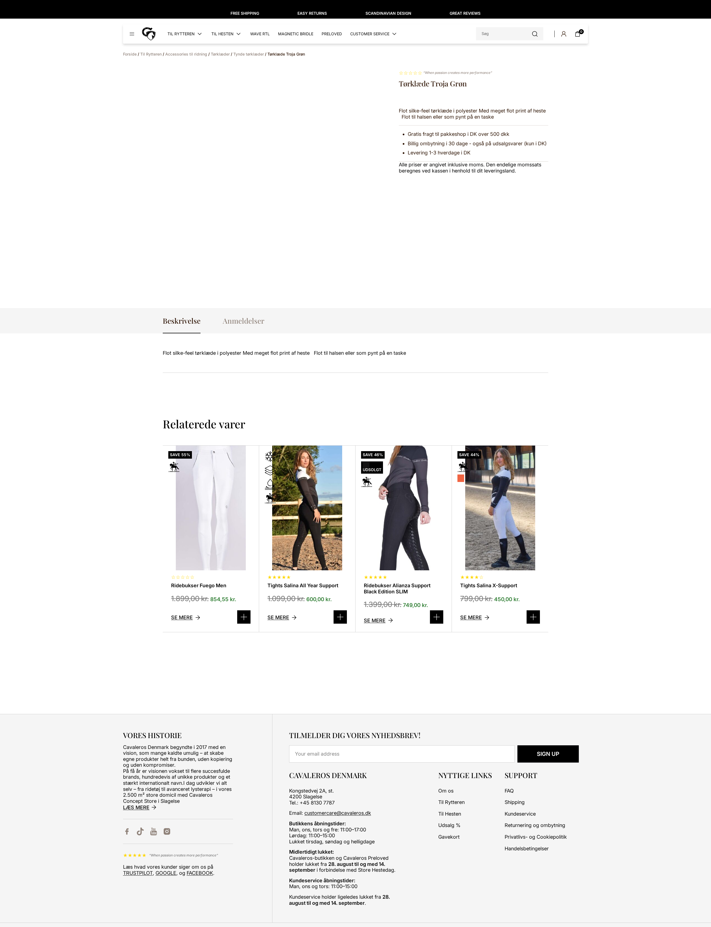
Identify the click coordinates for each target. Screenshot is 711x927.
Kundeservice (520, 814)
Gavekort (449, 837)
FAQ (509, 791)
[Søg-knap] (534, 33)
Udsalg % (449, 825)
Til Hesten (449, 814)
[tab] (182, 320)
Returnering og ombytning (535, 825)
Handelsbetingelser (527, 848)
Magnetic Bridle (295, 34)
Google (166, 873)
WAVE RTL (260, 34)
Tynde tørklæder (248, 54)
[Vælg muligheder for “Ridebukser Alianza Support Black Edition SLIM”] (436, 617)
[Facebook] (127, 831)
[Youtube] (153, 831)
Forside (130, 54)
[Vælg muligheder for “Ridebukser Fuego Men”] (244, 617)
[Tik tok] (140, 831)
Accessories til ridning (186, 54)
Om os (446, 791)
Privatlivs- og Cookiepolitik (536, 837)
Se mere (182, 617)
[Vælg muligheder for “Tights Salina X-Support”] (533, 617)
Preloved (332, 34)
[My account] (563, 34)
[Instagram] (167, 831)
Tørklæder (220, 54)
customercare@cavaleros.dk (337, 813)
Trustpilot (138, 873)
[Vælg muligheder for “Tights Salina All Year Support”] (340, 617)
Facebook (200, 873)
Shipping (515, 802)
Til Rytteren (151, 54)
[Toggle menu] (132, 34)
